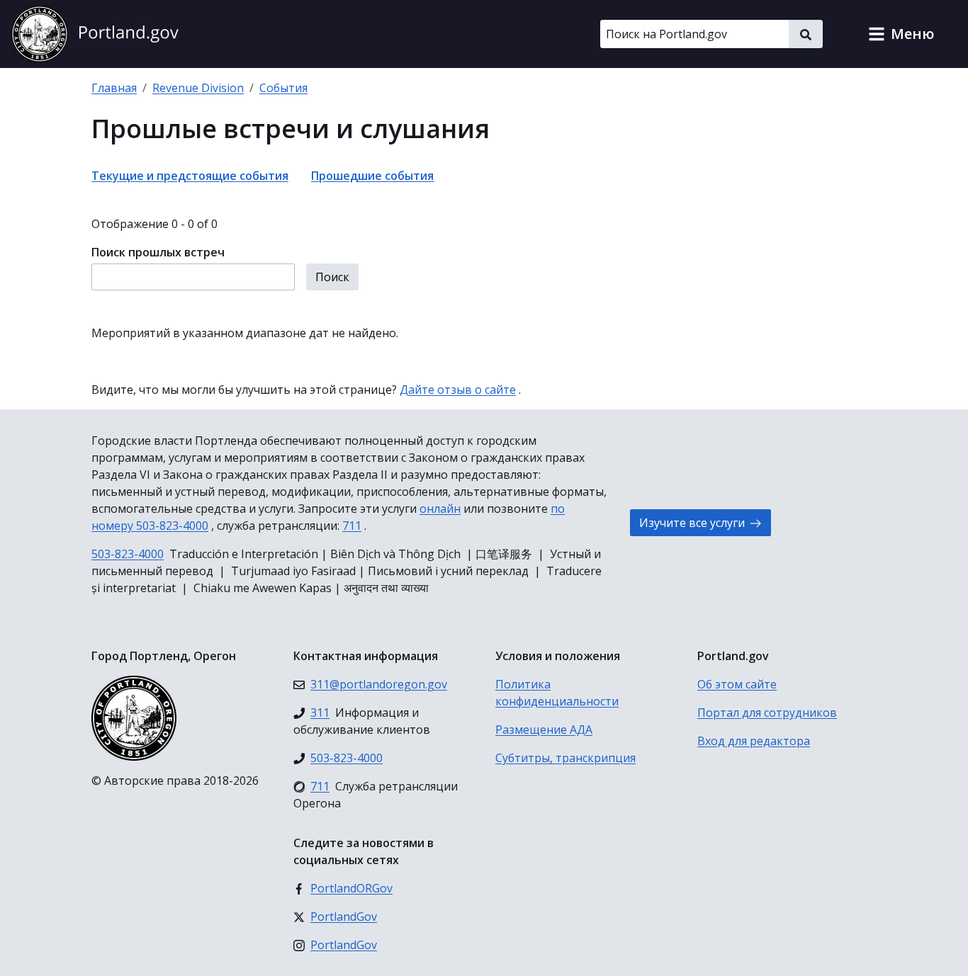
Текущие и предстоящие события (189, 175)
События (283, 88)
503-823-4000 (127, 554)
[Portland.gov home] (95, 34)
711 (351, 525)
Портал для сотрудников (767, 712)
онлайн (440, 508)
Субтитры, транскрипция (565, 758)
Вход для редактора (753, 741)
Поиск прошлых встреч (158, 252)
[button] (901, 34)
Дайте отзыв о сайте (458, 389)
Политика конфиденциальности (557, 692)
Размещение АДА (543, 729)
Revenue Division (198, 88)
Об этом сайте (737, 684)
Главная (114, 88)
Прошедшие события (372, 175)
